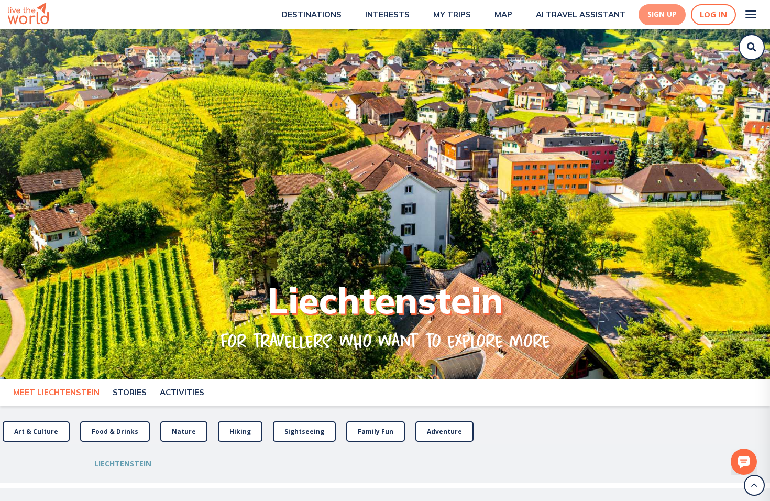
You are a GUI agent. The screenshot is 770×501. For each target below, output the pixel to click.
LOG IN (713, 14)
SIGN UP (662, 14)
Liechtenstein (122, 464)
